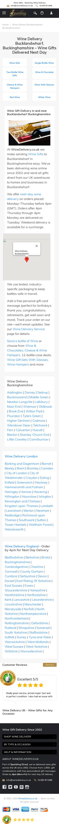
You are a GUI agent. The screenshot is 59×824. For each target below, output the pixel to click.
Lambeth (46, 506)
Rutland (10, 628)
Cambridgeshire (16, 567)
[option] (29, 687)
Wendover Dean (19, 425)
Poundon (14, 416)
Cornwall (11, 571)
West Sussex (14, 646)
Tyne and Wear (40, 637)
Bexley (9, 468)
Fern (10, 430)
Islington (45, 496)
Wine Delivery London (21, 456)
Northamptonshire (33, 614)
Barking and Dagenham (22, 464)
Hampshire (37, 590)
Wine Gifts (35, 154)
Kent (8, 599)
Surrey (21, 637)
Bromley (33, 468)
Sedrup (43, 392)
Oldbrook (45, 406)
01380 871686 (45, 5)
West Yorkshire (36, 646)
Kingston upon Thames (21, 506)
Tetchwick (40, 425)
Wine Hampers (18, 364)
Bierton (12, 435)
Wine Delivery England (22, 546)
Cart (42, 13)
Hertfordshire (36, 595)
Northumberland (17, 618)
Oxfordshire (39, 623)
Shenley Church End (35, 435)
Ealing (44, 478)
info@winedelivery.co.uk (22, 5)
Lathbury (42, 402)
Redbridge (12, 515)
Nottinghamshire (17, 623)
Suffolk (9, 637)
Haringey (11, 492)
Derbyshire (27, 576)
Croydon (31, 478)
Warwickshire (15, 642)
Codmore (39, 420)
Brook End (16, 411)
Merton (29, 510)
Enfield (9, 482)
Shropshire (26, 628)
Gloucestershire (16, 590)
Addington (15, 392)
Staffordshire (38, 632)
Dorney (30, 392)
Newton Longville (20, 402)
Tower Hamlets (15, 525)
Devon (42, 576)
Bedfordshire (14, 557)
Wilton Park (34, 411)
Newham (42, 510)
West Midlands (38, 642)
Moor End (14, 406)
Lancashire (22, 599)
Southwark (26, 520)
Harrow (25, 492)
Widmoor (30, 406)
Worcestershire (31, 651)
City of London (16, 473)
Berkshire (32, 557)
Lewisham (13, 510)
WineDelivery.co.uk (27, 798)
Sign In (51, 13)
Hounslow (29, 496)
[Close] (36, 246)
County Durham (31, 571)
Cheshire (36, 567)
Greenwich (25, 482)
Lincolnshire (13, 604)
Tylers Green (32, 416)
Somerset (43, 628)
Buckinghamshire (17, 562)
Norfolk (29, 609)
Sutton (41, 520)
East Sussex (13, 585)
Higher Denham (19, 420)
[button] (26, 260)
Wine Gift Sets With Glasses (27, 360)
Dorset (9, 581)
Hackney (41, 482)
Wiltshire (11, 651)
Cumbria (11, 576)
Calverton (23, 430)
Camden (47, 468)
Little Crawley (17, 439)
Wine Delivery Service (29, 329)
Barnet (46, 464)
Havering (40, 492)
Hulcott (37, 430)
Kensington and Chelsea (22, 501)
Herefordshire (14, 595)
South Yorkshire (16, 632)
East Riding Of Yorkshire (33, 581)
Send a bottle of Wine (22, 341)
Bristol (45, 557)
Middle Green (39, 397)
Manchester (33, 604)
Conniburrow (39, 439)
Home (5, 24)
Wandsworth (14, 529)
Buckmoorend (17, 397)
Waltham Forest (40, 525)
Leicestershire (42, 599)
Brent (21, 468)
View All (49, 665)
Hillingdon (12, 496)
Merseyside (13, 609)
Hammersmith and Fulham (24, 487)
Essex (29, 585)
